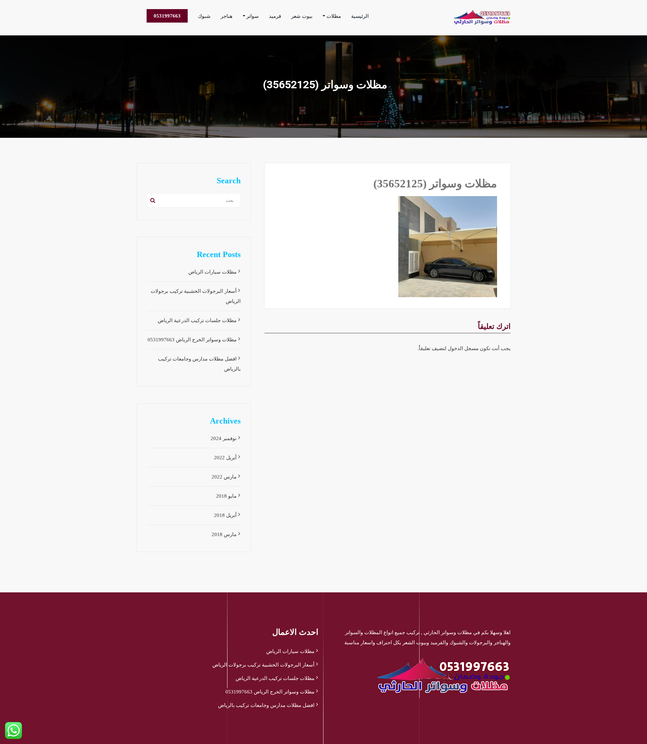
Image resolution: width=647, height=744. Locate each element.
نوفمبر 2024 (224, 438)
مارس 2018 (224, 534)
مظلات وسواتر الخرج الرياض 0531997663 (192, 339)
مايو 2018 (226, 496)
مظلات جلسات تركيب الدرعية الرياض (197, 320)
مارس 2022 (224, 476)
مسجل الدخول (463, 348)
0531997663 (167, 16)
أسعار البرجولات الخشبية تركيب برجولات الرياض (263, 665)
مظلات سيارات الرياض (212, 272)
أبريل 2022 (225, 457)
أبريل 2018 (225, 515)
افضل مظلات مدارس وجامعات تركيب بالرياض (266, 705)
